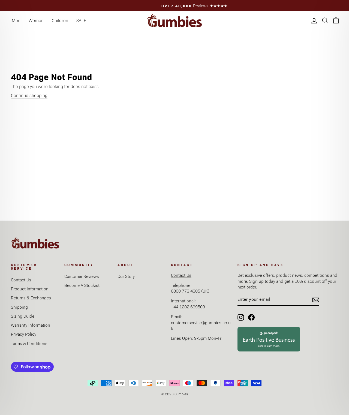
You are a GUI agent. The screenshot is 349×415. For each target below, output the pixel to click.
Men (16, 20)
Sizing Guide (22, 315)
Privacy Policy (23, 333)
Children (60, 20)
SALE (81, 20)
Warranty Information (30, 324)
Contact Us (21, 279)
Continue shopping (29, 95)
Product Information (30, 288)
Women (36, 20)
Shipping (19, 306)
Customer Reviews (81, 276)
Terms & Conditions (29, 343)
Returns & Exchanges (31, 297)
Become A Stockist (82, 285)
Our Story (126, 276)
